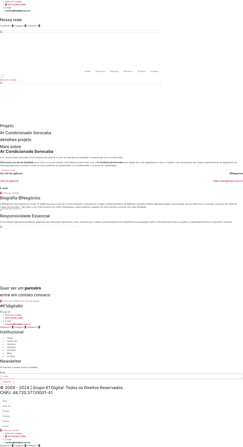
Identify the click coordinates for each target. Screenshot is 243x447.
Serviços (114, 71)
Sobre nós (100, 71)
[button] (2, 76)
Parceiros (128, 71)
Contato (154, 71)
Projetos (142, 71)
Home (87, 71)
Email (2, 372)
